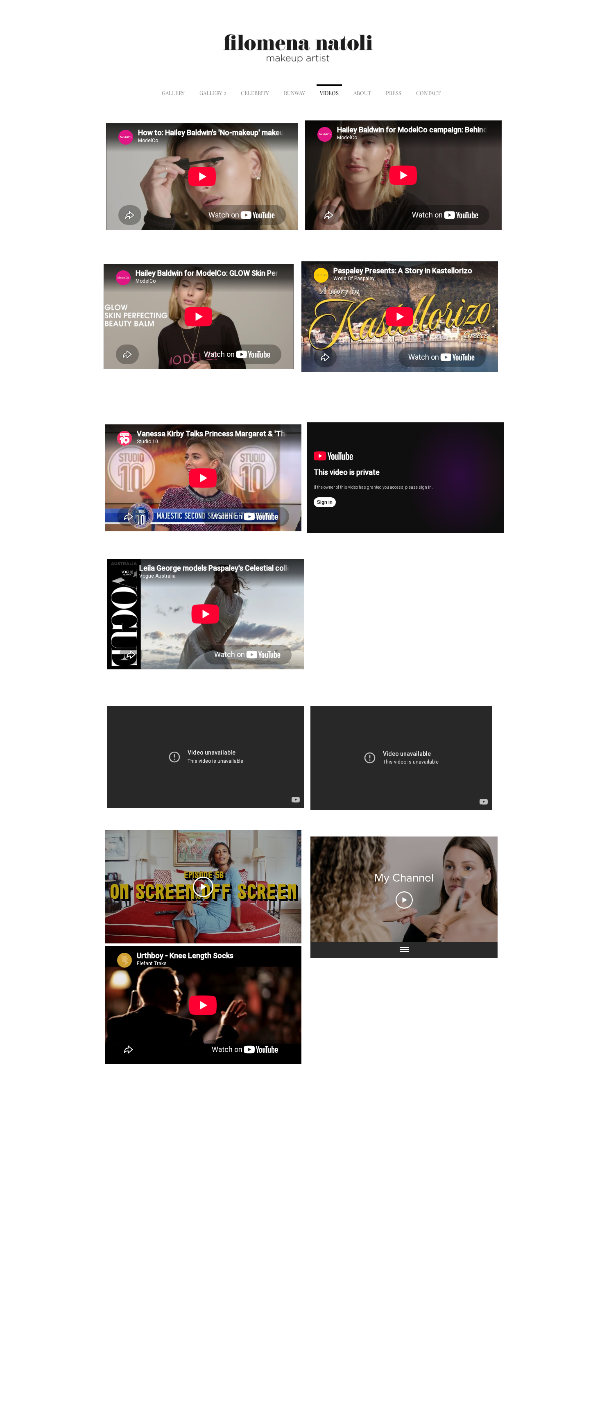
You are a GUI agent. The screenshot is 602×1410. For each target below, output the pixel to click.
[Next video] (480, 889)
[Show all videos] (404, 950)
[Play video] (203, 887)
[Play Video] (404, 900)
